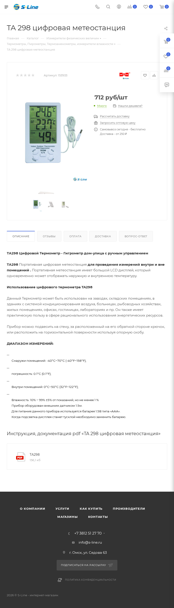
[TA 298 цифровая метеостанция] (51, 134)
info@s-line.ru (90, 542)
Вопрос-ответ (136, 236)
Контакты (98, 517)
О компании (32, 508)
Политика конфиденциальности (90, 579)
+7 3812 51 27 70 (88, 533)
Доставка (103, 236)
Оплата (75, 236)
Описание (20, 236)
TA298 (35, 455)
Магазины (67, 517)
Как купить (91, 508)
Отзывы (49, 236)
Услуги (62, 508)
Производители (129, 508)
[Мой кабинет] (119, 7)
